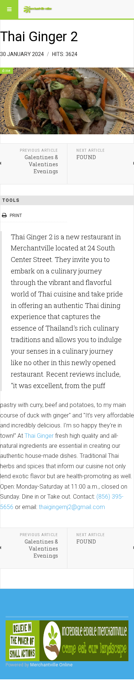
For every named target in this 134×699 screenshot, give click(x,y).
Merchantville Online (51, 664)
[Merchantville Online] (38, 9)
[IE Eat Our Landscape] (67, 640)
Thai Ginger (39, 435)
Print (16, 215)
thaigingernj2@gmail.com (72, 507)
